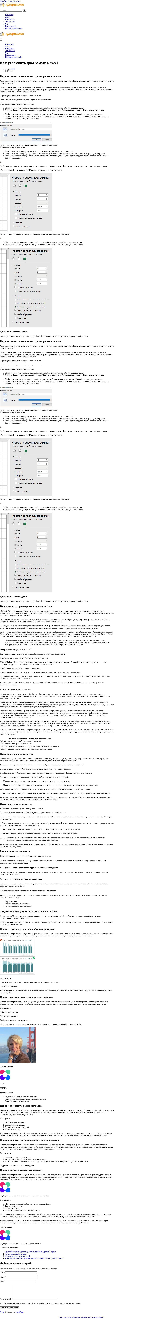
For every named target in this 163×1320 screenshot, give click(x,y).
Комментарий (6, 1299)
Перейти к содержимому (10, 1)
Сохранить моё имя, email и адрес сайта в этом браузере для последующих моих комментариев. (42, 1303)
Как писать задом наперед (15, 1254)
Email (3, 1277)
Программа (9, 19)
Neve (2, 1312)
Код (6, 24)
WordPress (19, 1312)
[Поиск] (24, 10)
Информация (10, 26)
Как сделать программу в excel (17, 1256)
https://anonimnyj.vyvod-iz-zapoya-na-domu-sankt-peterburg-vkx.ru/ (81, 1317)
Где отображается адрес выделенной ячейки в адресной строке (30, 1252)
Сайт (2, 1281)
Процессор (9, 15)
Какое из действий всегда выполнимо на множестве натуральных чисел (34, 1258)
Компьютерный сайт (13, 28)
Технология (10, 21)
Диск (7, 17)
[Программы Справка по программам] (12, 7)
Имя (2, 1273)
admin (12, 69)
